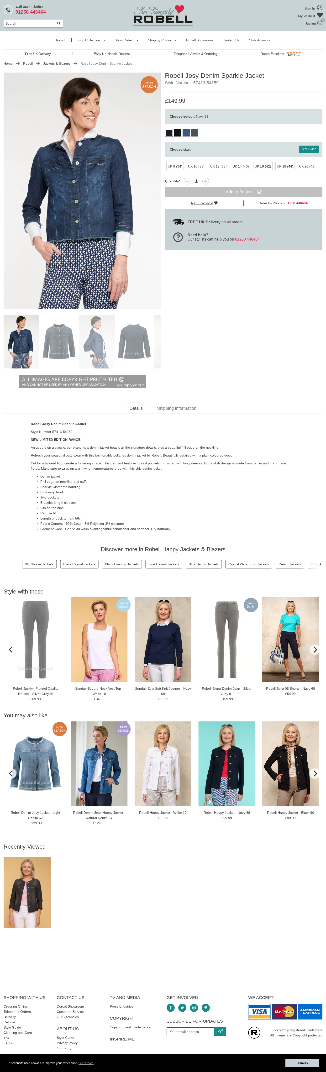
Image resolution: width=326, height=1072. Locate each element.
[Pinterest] (206, 1008)
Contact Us (231, 40)
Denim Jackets (290, 564)
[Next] (320, 564)
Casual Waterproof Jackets (248, 564)
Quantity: (172, 181)
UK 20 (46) (307, 166)
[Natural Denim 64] (186, 133)
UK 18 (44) (285, 166)
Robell (28, 63)
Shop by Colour (159, 40)
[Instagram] (194, 1008)
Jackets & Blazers (56, 63)
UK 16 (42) (263, 166)
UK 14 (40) (240, 166)
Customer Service (70, 1012)
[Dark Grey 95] (194, 133)
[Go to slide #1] (21, 341)
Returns (10, 1022)
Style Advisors (259, 40)
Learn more (86, 1063)
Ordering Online (16, 1006)
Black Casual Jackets (79, 564)
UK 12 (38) (218, 166)
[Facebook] (171, 1008)
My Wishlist (307, 16)
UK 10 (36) (196, 166)
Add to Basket (240, 191)
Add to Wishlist (202, 203)
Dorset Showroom (70, 1006)
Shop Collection (88, 40)
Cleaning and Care (18, 1033)
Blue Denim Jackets (204, 564)
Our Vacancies (68, 1017)
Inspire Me (122, 1039)
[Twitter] (182, 1008)
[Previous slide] (11, 191)
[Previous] (11, 649)
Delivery (10, 1017)
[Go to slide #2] (59, 341)
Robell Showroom (199, 40)
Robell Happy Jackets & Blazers (185, 549)
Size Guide (309, 149)
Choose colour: (189, 116)
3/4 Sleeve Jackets (39, 564)
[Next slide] (154, 191)
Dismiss (302, 1063)
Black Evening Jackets (122, 564)
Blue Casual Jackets (163, 564)
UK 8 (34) (175, 166)
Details (136, 408)
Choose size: (180, 149)
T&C (7, 1038)
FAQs (8, 1043)
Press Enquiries (121, 1006)
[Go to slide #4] (134, 341)
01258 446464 (247, 239)
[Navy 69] (169, 133)
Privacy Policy (67, 1043)
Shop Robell (124, 40)
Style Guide (12, 1027)
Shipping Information (176, 408)
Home (8, 63)
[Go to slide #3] (97, 341)
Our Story (64, 1048)
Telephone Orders (17, 1012)
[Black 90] (177, 133)
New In (61, 40)
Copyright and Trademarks (130, 1027)
